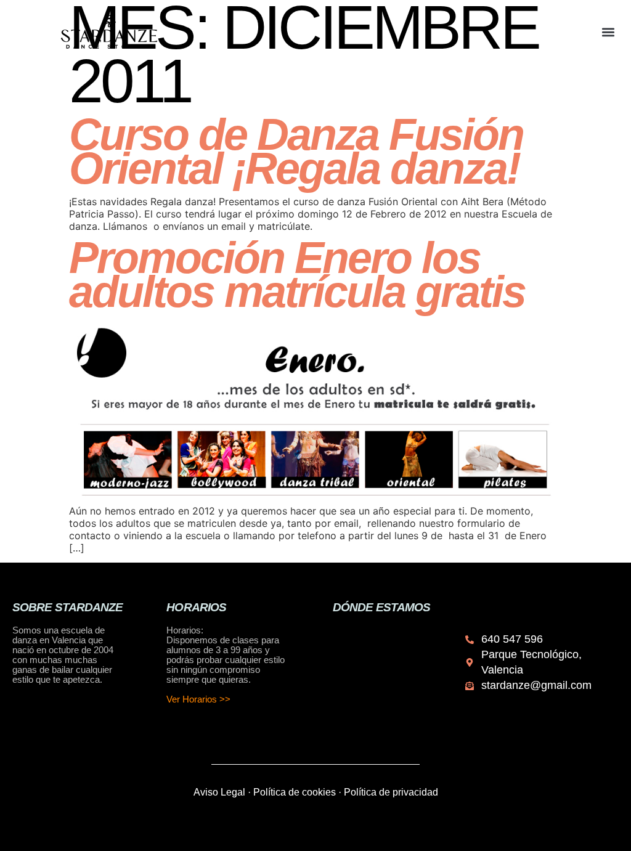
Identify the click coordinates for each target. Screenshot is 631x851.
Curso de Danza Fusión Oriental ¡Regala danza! (296, 151)
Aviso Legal (219, 792)
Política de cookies (294, 792)
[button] (608, 32)
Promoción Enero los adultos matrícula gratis (297, 274)
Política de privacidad (391, 792)
